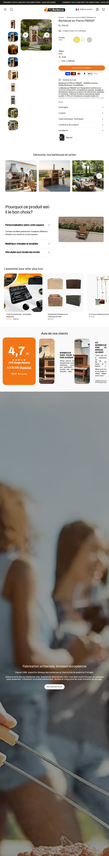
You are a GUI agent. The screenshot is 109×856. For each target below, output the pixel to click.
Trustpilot (25, 367)
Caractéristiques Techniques (70, 119)
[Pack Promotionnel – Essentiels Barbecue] (23, 292)
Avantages (63, 107)
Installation (63, 131)
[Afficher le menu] (5, 9)
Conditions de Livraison (68, 125)
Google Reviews (22, 362)
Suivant (46, 35)
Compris (62, 113)
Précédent (25, 35)
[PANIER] (103, 9)
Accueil (61, 17)
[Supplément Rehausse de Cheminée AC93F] (64, 292)
